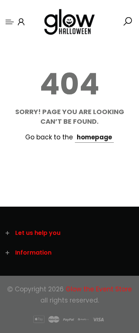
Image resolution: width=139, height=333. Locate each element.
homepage (94, 137)
